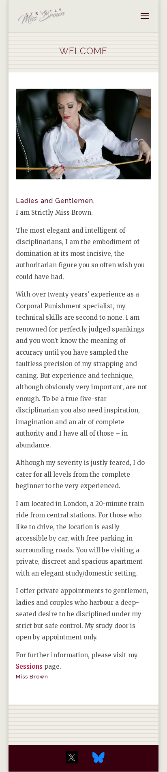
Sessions (29, 666)
